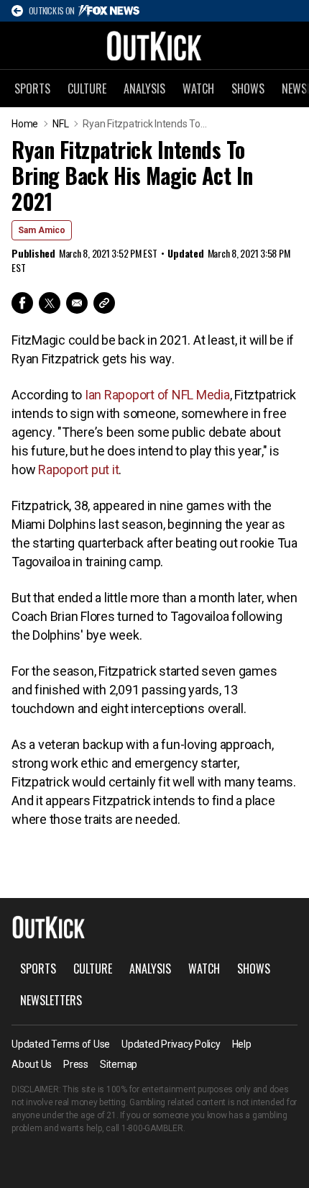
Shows (247, 88)
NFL (60, 124)
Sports (32, 88)
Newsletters (51, 1000)
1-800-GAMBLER (152, 1128)
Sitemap (118, 1064)
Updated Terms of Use (60, 1044)
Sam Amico (41, 230)
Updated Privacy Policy (171, 1044)
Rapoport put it (78, 469)
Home (24, 124)
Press (75, 1064)
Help (242, 1044)
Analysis (144, 88)
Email (77, 303)
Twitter (49, 303)
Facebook (22, 303)
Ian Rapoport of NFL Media (157, 394)
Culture (87, 88)
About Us (31, 1064)
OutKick (154, 45)
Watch (198, 88)
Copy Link (104, 303)
